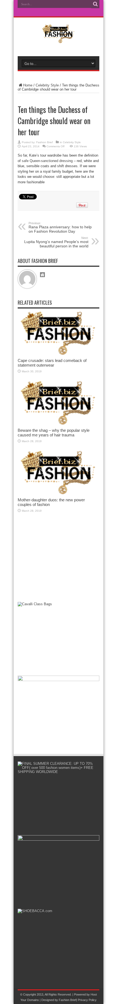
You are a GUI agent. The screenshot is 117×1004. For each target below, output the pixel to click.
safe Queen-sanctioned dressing (47, 161)
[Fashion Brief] (58, 39)
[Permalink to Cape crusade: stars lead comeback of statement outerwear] (58, 354)
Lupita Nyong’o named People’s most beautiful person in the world (56, 242)
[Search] (95, 4)
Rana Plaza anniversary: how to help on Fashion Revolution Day (60, 227)
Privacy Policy (87, 1000)
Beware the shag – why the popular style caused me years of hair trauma (54, 432)
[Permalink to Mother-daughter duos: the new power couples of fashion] (58, 493)
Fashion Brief (44, 142)
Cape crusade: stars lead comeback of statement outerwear (52, 362)
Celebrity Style (47, 85)
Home (27, 85)
